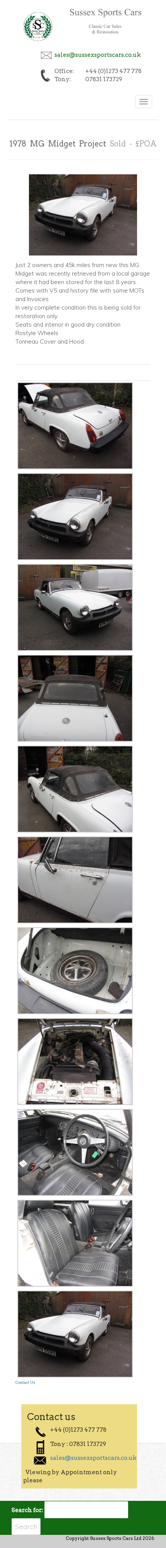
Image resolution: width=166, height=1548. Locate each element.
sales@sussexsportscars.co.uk (97, 54)
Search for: (27, 1510)
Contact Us (25, 1382)
